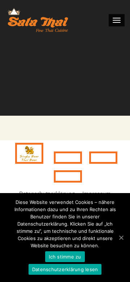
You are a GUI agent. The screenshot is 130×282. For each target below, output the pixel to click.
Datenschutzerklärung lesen (65, 269)
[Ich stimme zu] (121, 237)
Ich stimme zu (65, 257)
